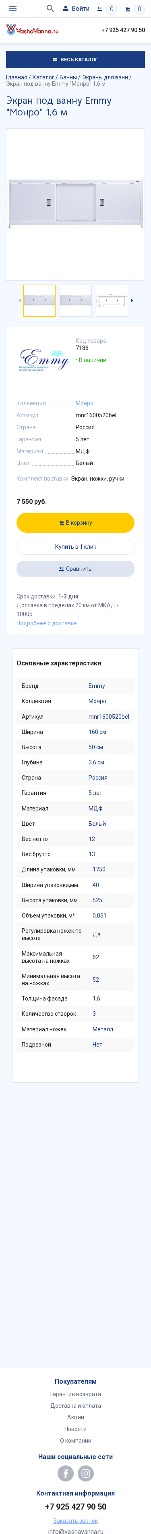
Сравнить (79, 569)
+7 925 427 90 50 (123, 30)
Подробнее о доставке (47, 623)
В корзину (79, 522)
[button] (131, 301)
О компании (75, 1440)
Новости (75, 1429)
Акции (75, 1417)
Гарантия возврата (75, 1394)
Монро (84, 403)
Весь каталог (78, 60)
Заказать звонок (76, 1521)
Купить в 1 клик (75, 547)
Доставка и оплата (75, 1406)
